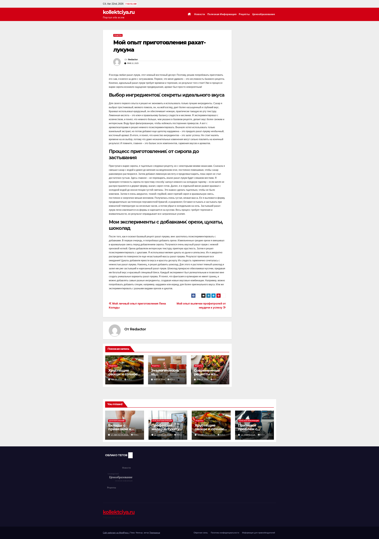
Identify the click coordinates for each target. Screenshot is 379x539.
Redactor (133, 59)
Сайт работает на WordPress (116, 533)
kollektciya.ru (119, 12)
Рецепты (244, 14)
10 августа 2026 (206, 435)
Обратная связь (201, 533)
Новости (199, 14)
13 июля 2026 (248, 435)
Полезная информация (222, 14)
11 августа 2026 (163, 435)
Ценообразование (263, 14)
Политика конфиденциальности (225, 533)
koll (129, 379)
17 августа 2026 (120, 435)
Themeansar (154, 533)
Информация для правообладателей (258, 533)
